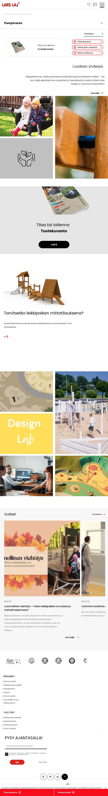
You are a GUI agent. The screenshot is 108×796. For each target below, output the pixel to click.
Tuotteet (9, 712)
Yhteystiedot (64, 792)
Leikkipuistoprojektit (12, 685)
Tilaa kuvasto (84, 41)
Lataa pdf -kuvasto (87, 47)
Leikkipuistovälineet (12, 717)
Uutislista (97, 514)
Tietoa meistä (10, 681)
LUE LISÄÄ (95, 93)
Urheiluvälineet (10, 724)
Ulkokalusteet (10, 721)
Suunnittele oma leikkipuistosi (11, 701)
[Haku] (89, 4)
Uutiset (7, 692)
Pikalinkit (9, 676)
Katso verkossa (85, 53)
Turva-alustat (10, 728)
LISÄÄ (54, 244)
